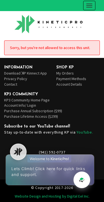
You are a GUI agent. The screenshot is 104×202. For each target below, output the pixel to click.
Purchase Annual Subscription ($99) (33, 110)
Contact (10, 84)
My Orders (65, 73)
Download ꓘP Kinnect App (25, 73)
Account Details (69, 84)
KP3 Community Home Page (27, 100)
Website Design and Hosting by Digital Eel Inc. (52, 196)
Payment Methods (71, 78)
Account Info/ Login (20, 105)
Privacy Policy (15, 78)
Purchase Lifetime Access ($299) (31, 116)
